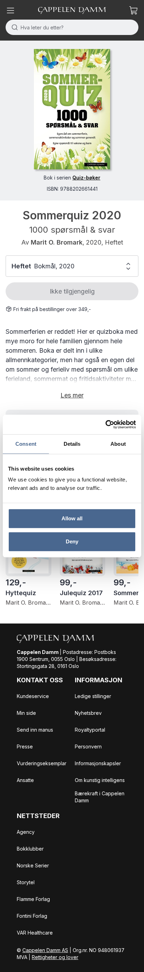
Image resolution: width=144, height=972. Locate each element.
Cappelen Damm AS (45, 950)
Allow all (72, 518)
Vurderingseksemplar (41, 763)
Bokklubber (30, 849)
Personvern (88, 746)
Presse (25, 746)
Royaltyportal (90, 730)
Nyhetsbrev (88, 713)
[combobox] (72, 27)
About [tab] (118, 444)
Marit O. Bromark (56, 242)
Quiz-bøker (86, 178)
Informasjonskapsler (98, 763)
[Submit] (13, 27)
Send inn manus (35, 730)
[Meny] (10, 10)
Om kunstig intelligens (100, 780)
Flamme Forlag (33, 899)
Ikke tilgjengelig (72, 291)
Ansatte (25, 780)
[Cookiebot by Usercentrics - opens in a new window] (105, 424)
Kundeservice (33, 696)
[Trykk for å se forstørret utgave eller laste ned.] (72, 109)
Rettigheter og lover (55, 957)
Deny (72, 541)
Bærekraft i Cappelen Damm (99, 796)
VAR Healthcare (35, 933)
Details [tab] (72, 444)
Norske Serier (33, 865)
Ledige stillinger (93, 696)
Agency (26, 832)
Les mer (72, 395)
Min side (26, 713)
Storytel (26, 882)
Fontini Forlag (32, 916)
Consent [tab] (25, 444)
